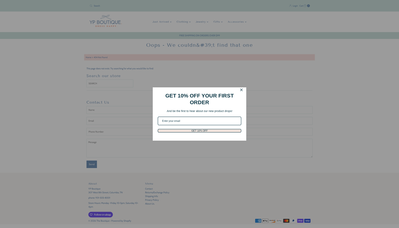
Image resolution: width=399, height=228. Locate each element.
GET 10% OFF (199, 130)
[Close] (241, 89)
